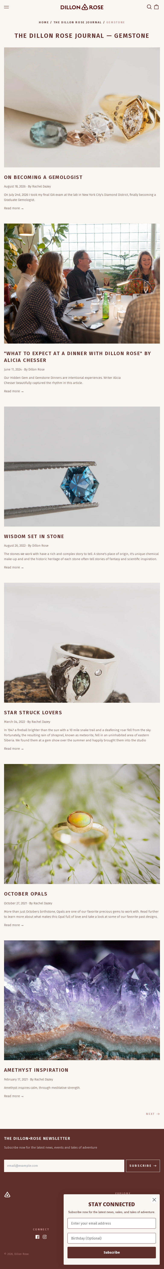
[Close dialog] (154, 1199)
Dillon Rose (21, 1254)
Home (44, 22)
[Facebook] (37, 1237)
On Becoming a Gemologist (43, 177)
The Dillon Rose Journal (78, 22)
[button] (149, 6)
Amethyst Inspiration (36, 1070)
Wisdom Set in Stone (34, 536)
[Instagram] (45, 1237)
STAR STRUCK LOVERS (33, 713)
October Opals (25, 894)
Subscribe (112, 1252)
